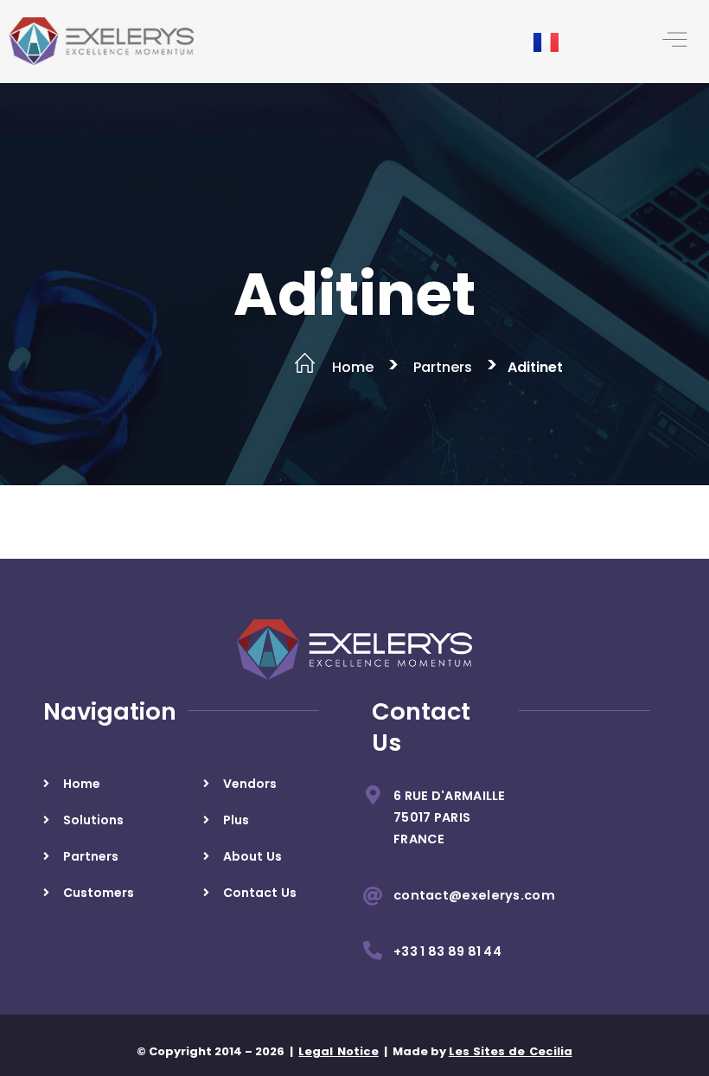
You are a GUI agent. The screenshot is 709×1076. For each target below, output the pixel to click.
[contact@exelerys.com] (372, 896)
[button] (675, 41)
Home (353, 367)
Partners (442, 367)
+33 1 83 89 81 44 (447, 951)
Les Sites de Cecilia (510, 1051)
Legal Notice (338, 1051)
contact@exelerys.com (474, 895)
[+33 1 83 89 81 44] (372, 950)
